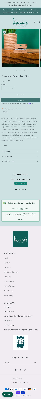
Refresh (5, 112)
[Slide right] (25, 70)
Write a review (20, 183)
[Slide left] (16, 70)
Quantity (3, 84)
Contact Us (7, 267)
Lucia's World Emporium (18, 395)
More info (20, 219)
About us (7, 263)
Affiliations (7, 277)
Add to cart (20, 95)
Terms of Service (9, 286)
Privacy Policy (8, 296)
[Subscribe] (35, 362)
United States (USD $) (19, 382)
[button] (2, 22)
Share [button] (5, 145)
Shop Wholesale (9, 281)
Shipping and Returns (11, 272)
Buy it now (20, 100)
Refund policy (8, 291)
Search (6, 258)
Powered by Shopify (27, 395)
